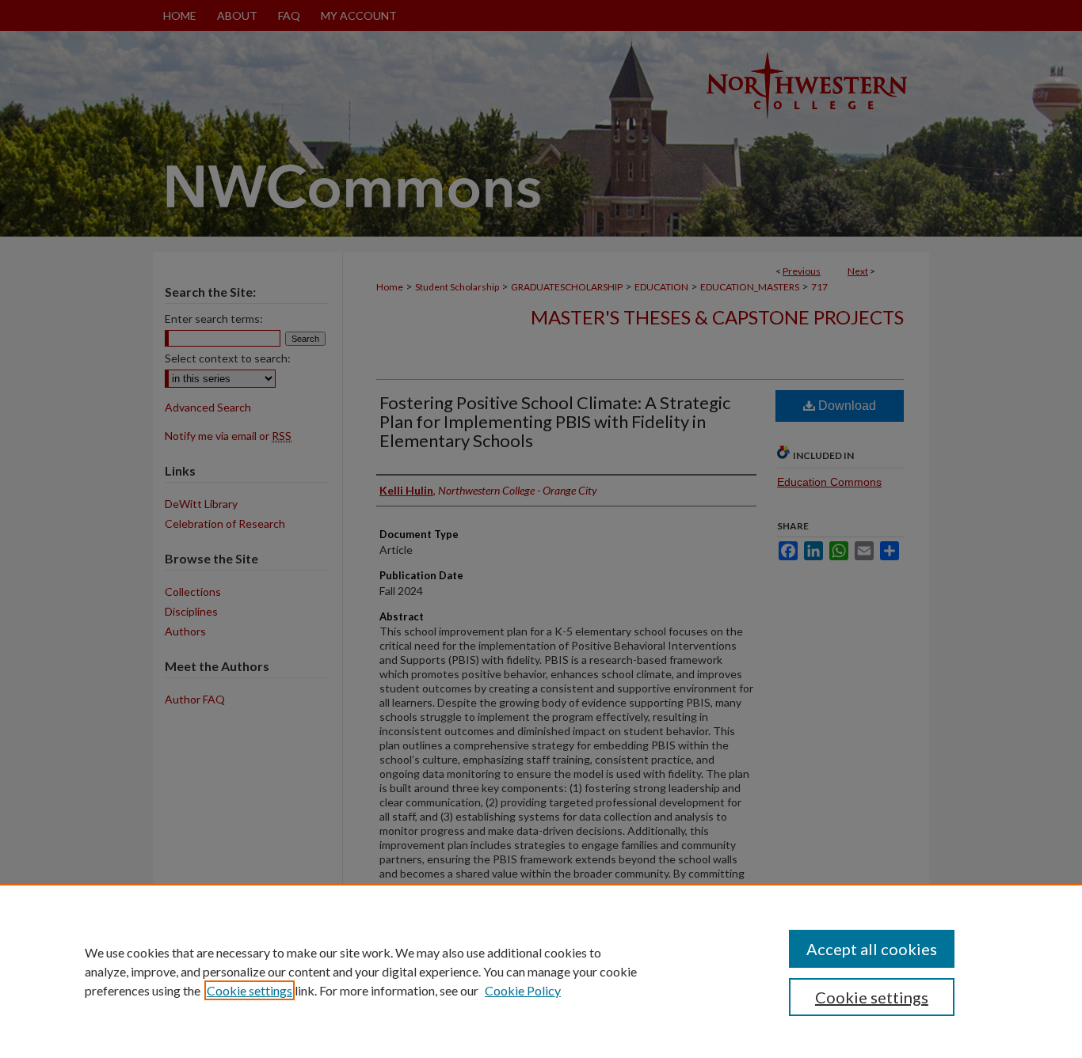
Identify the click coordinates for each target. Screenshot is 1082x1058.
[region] (541, 971)
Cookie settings (249, 990)
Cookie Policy (523, 990)
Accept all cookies (871, 948)
